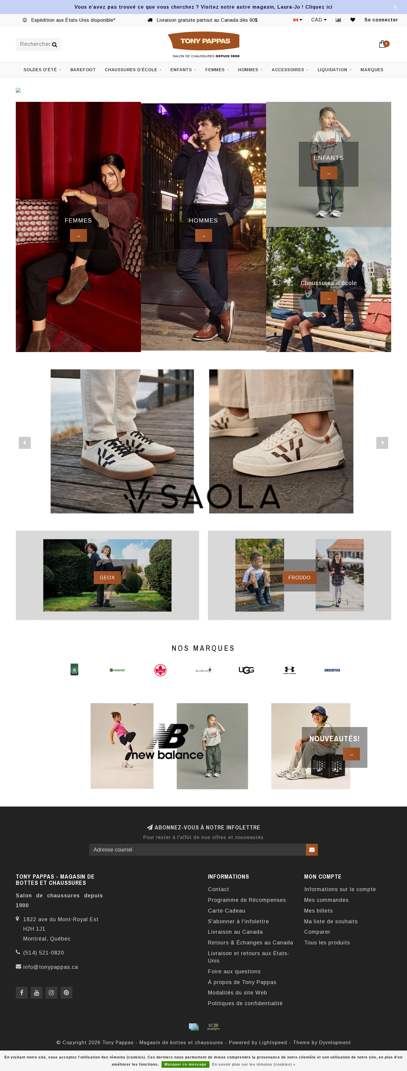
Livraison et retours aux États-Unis (248, 957)
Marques (372, 69)
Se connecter (381, 19)
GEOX (107, 577)
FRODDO (299, 577)
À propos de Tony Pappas (242, 982)
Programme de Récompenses (247, 900)
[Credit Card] (193, 1026)
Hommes (248, 69)
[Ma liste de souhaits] (352, 19)
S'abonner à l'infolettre (238, 921)
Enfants (181, 69)
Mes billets (318, 911)
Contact (218, 889)
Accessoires (288, 69)
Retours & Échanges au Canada (250, 943)
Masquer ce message (185, 1064)
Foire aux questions (234, 972)
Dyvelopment (335, 1042)
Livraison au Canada (235, 932)
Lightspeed (273, 1042)
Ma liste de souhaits (331, 921)
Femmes (215, 69)
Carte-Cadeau (227, 911)
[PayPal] (213, 1026)
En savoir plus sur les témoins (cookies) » (254, 1064)
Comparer (317, 932)
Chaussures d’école (131, 69)
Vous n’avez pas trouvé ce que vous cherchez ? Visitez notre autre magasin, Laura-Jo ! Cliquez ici (203, 7)
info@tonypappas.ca (50, 967)
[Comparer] (338, 19)
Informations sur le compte (340, 889)
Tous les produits (327, 943)
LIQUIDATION (332, 69)
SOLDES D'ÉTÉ (40, 69)
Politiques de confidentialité (245, 1003)
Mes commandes (326, 900)
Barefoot (83, 69)
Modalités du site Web (237, 993)
